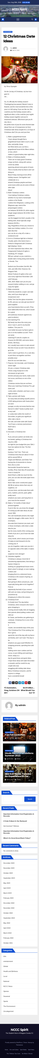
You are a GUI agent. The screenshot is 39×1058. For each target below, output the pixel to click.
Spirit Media (23, 1049)
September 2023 (9, 878)
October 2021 (8, 943)
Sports (5, 1001)
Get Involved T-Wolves (11, 826)
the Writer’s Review (27, 1053)
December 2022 (8, 903)
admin (15, 48)
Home (6, 1049)
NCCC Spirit (19, 9)
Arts (4, 956)
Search (6, 793)
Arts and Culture (14, 1049)
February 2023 (8, 898)
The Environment (9, 1006)
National (6, 981)
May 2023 (6, 883)
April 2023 (7, 888)
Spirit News (31, 1049)
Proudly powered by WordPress (14, 1042)
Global (5, 966)
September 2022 (9, 918)
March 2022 (7, 933)
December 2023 (8, 863)
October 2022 (8, 913)
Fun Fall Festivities (15, 734)
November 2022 (8, 908)
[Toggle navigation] (17, 19)
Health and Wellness (10, 971)
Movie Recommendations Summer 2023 (19, 754)
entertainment (8, 31)
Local (5, 976)
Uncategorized (8, 1011)
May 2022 (6, 923)
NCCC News (7, 986)
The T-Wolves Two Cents (13, 1053)
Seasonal (6, 996)
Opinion (6, 991)
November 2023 (8, 868)
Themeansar (19, 1045)
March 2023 (7, 893)
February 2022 (8, 938)
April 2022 (7, 928)
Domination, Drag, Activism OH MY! (11, 690)
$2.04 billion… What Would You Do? (28, 690)
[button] (32, 19)
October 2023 (8, 873)
